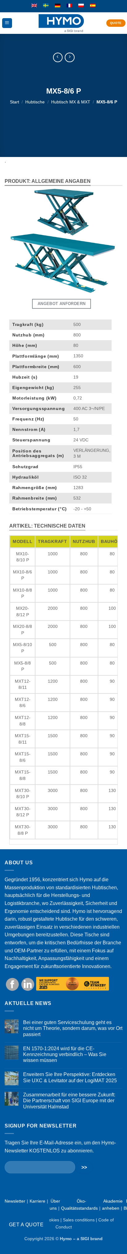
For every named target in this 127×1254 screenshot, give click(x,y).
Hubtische (35, 101)
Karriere (37, 1201)
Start (14, 101)
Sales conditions (79, 1219)
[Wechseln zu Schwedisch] (46, 5)
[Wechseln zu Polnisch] (81, 5)
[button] (7, 23)
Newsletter (15, 1201)
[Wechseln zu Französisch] (69, 5)
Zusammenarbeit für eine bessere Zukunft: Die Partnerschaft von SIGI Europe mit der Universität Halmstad (69, 1100)
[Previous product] (69, 57)
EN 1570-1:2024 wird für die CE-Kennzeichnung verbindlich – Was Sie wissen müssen (64, 1054)
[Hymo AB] (61, 23)
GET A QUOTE (26, 1224)
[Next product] (58, 57)
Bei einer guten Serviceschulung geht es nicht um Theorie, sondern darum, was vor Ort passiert (72, 1028)
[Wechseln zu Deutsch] (57, 5)
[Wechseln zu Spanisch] (93, 5)
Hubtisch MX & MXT (70, 101)
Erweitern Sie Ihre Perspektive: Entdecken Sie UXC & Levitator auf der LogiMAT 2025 (70, 1077)
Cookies (51, 1219)
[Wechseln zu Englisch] (34, 5)
